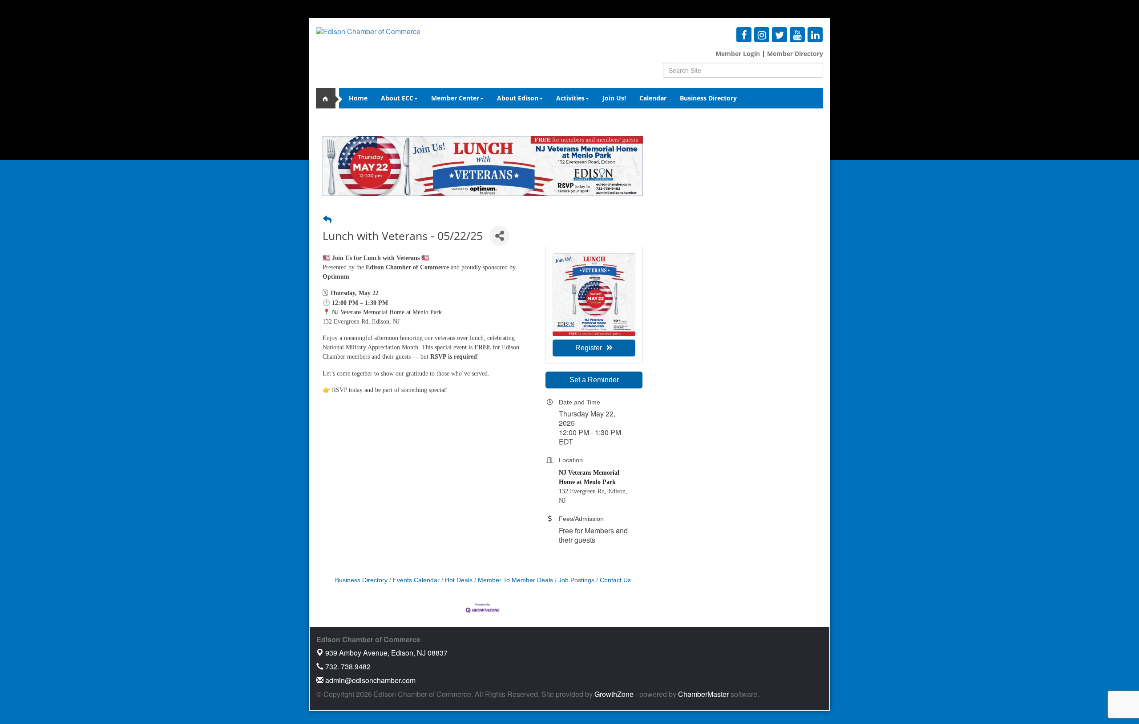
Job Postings (576, 580)
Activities (570, 98)
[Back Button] (327, 220)
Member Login (737, 53)
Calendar (652, 98)
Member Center (455, 98)
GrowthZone (614, 694)
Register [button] (588, 348)
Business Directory (708, 98)
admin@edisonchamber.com (369, 680)
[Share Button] (499, 236)
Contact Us (615, 580)
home (329, 98)
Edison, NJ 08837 (386, 653)
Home (358, 98)
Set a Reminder (594, 380)
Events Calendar (416, 580)
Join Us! (614, 98)
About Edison (517, 98)
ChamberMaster (703, 694)
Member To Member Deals (515, 580)
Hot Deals (459, 580)
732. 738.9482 (347, 666)
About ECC (397, 98)
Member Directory (794, 53)
